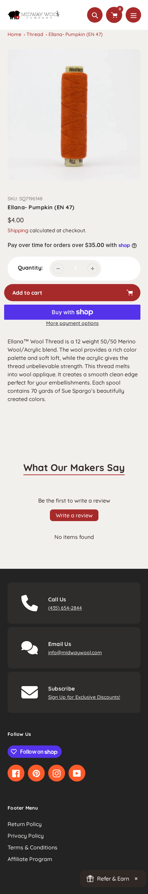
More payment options (72, 323)
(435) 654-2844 (65, 608)
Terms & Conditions (32, 847)
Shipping (18, 230)
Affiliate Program (30, 859)
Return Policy (25, 824)
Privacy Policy (26, 835)
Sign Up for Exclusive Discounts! (84, 697)
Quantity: (30, 267)
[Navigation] (133, 15)
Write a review (74, 515)
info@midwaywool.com (75, 652)
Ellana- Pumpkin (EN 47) (76, 34)
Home (14, 34)
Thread (35, 34)
